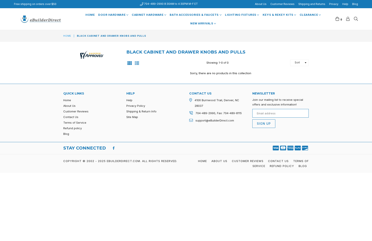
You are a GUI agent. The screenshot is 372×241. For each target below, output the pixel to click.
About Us (261, 4)
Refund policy (72, 128)
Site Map (132, 117)
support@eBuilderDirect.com (214, 120)
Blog (355, 4)
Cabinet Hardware (148, 14)
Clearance (309, 14)
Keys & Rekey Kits (278, 14)
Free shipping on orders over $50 (35, 4)
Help (345, 4)
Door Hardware (112, 14)
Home (90, 14)
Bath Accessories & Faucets (194, 14)
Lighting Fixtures (241, 14)
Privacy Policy (135, 105)
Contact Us (70, 117)
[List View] (137, 63)
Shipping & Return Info (141, 111)
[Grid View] (129, 63)
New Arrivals (202, 23)
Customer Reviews (282, 4)
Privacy (333, 4)
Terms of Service (74, 122)
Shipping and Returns (311, 4)
